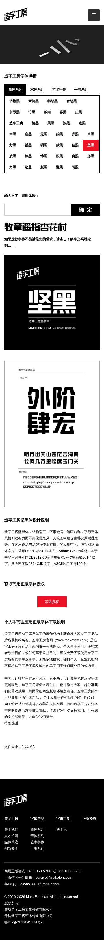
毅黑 (59, 156)
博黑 (43, 156)
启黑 (28, 134)
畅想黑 (52, 101)
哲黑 (28, 145)
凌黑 (12, 156)
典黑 (75, 156)
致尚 (47, 112)
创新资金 (11, 849)
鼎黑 (75, 134)
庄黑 (78, 112)
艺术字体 (59, 89)
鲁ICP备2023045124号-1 (24, 922)
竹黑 (31, 112)
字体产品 (37, 819)
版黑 (43, 167)
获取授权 (52, 602)
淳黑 (66, 123)
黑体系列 (15, 89)
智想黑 (71, 101)
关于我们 (11, 829)
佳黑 (75, 145)
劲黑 (28, 167)
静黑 (28, 156)
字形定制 (63, 819)
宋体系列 (37, 89)
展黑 (50, 123)
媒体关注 (11, 842)
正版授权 (89, 819)
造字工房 (16, 123)
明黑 (43, 145)
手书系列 (81, 89)
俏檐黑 (14, 101)
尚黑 (75, 167)
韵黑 (59, 134)
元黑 (43, 134)
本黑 (12, 134)
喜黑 (63, 112)
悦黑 (59, 167)
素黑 (82, 123)
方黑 (12, 145)
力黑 (12, 167)
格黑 (35, 123)
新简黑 (33, 101)
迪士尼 (61, 829)
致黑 (59, 145)
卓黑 (90, 134)
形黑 (90, 156)
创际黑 (14, 112)
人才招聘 (11, 836)
